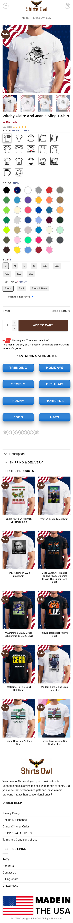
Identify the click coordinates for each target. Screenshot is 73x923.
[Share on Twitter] (18, 432)
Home (25, 17)
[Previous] (8, 58)
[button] (5, 6)
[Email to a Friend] (24, 432)
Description (17, 454)
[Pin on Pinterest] (30, 432)
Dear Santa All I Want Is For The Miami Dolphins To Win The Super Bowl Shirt (54, 577)
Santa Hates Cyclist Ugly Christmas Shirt (19, 520)
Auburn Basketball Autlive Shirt (54, 634)
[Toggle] (6, 454)
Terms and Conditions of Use (20, 839)
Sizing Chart (10, 879)
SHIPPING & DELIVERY (26, 462)
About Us (8, 866)
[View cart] (67, 6)
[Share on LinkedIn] (36, 432)
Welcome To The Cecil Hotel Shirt (19, 688)
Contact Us (9, 872)
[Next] (65, 58)
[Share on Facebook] (12, 432)
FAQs (6, 859)
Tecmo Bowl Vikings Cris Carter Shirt (54, 742)
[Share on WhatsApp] (5, 432)
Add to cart (43, 325)
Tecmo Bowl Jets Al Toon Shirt (18, 742)
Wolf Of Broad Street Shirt (54, 519)
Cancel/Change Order (16, 826)
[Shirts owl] (36, 6)
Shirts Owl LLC (42, 17)
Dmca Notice (10, 885)
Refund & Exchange (15, 819)
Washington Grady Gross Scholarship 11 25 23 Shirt (19, 634)
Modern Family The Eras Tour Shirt (54, 688)
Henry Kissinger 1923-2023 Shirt (19, 574)
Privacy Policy (11, 813)
